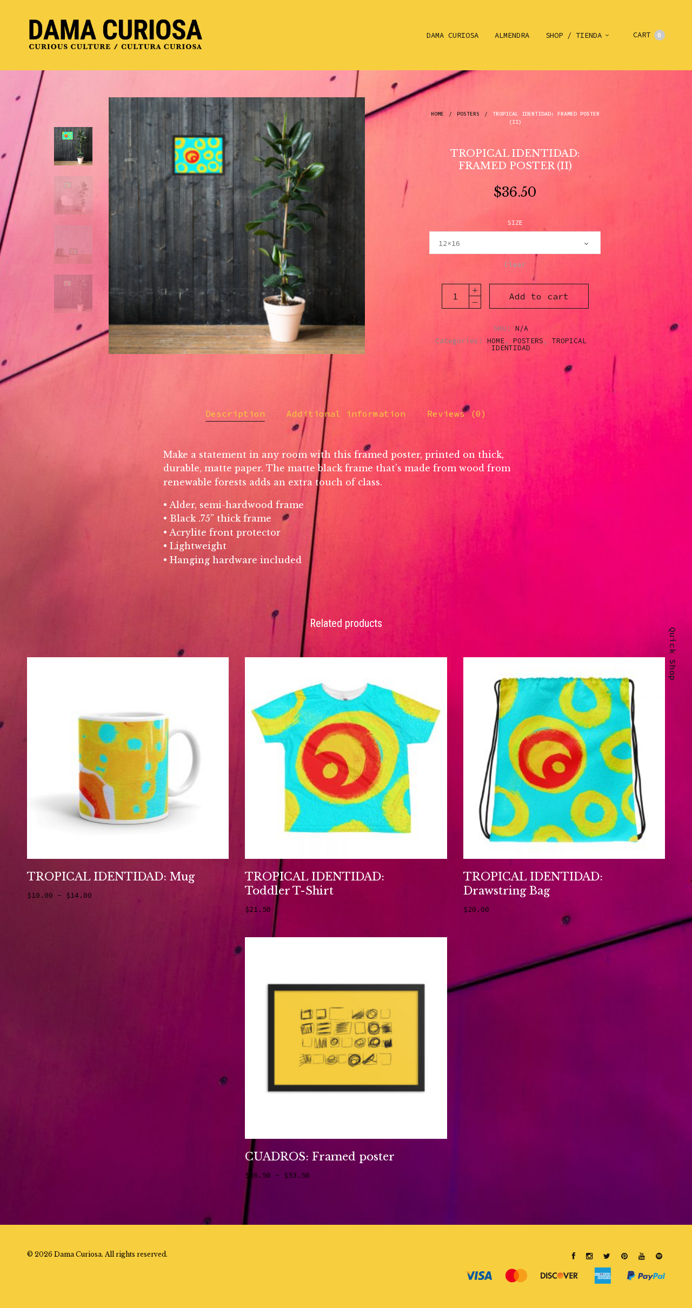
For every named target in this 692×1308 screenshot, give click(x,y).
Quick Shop (673, 654)
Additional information (346, 413)
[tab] (235, 414)
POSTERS (468, 113)
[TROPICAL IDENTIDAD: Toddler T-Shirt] (346, 758)
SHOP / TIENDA (573, 35)
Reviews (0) (457, 413)
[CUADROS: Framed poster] (346, 1038)
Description (235, 413)
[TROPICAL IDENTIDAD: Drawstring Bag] (564, 758)
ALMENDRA (512, 35)
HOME (495, 340)
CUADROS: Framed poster (320, 1156)
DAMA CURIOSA (452, 35)
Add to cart (539, 296)
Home (437, 113)
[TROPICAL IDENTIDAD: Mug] (128, 758)
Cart (647, 34)
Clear (515, 264)
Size (515, 222)
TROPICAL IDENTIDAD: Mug (111, 876)
